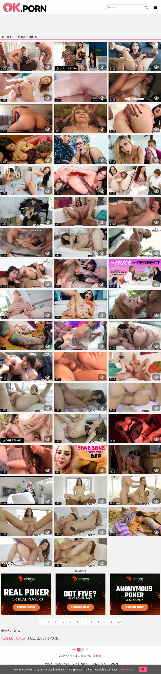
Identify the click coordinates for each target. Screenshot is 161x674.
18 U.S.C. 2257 (98, 664)
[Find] (146, 7)
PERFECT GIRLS (13, 638)
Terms (83, 664)
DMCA (74, 664)
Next (119, 621)
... (105, 621)
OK (143, 669)
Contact (113, 664)
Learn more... (126, 669)
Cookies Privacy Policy (56, 664)
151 (112, 621)
